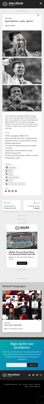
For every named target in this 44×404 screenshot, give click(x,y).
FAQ (19, 384)
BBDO (13, 26)
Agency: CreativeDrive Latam (13, 329)
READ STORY (22, 263)
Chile (10, 174)
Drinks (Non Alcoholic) (16, 184)
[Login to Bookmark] (38, 15)
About (31, 384)
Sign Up (32, 365)
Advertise (37, 384)
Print (10, 181)
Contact (25, 384)
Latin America (13, 177)
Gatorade (8, 18)
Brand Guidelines (34, 386)
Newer (8, 203)
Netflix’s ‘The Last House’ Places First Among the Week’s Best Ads (22, 253)
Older (38, 203)
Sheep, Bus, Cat (10, 208)
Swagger (36, 208)
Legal (26, 386)
